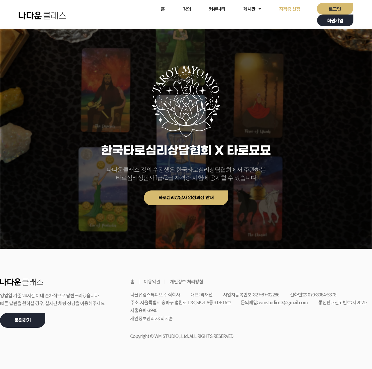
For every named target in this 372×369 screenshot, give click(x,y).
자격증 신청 (289, 8)
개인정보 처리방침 (186, 281)
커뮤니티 (217, 8)
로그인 (335, 8)
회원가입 (335, 20)
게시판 (249, 8)
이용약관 (152, 281)
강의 (187, 8)
